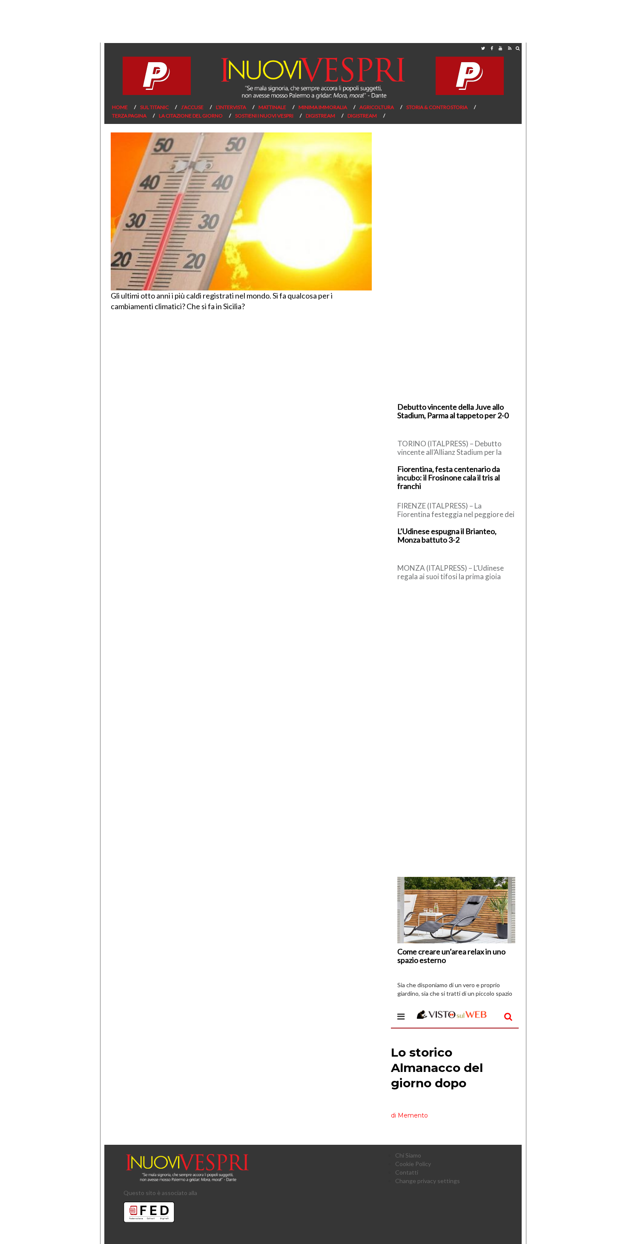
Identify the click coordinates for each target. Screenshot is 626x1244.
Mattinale (272, 107)
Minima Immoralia (323, 107)
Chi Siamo (408, 1155)
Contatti (406, 1172)
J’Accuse (192, 107)
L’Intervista (231, 107)
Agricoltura (376, 107)
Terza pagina (129, 115)
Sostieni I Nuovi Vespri (264, 115)
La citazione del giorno (191, 115)
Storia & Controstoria (437, 107)
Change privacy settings (427, 1180)
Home (120, 107)
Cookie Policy (413, 1163)
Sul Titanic (154, 107)
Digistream (320, 115)
